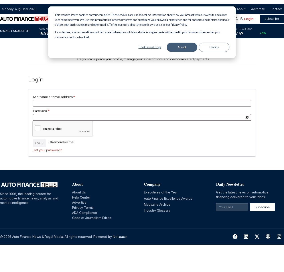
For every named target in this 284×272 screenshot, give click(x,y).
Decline (214, 47)
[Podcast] (268, 237)
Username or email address (60, 96)
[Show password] (247, 117)
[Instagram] (279, 237)
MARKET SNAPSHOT (15, 31)
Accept (182, 47)
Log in (39, 143)
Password (48, 110)
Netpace (120, 237)
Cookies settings (149, 47)
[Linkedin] (246, 237)
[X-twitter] (257, 237)
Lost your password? (47, 150)
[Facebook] (235, 237)
